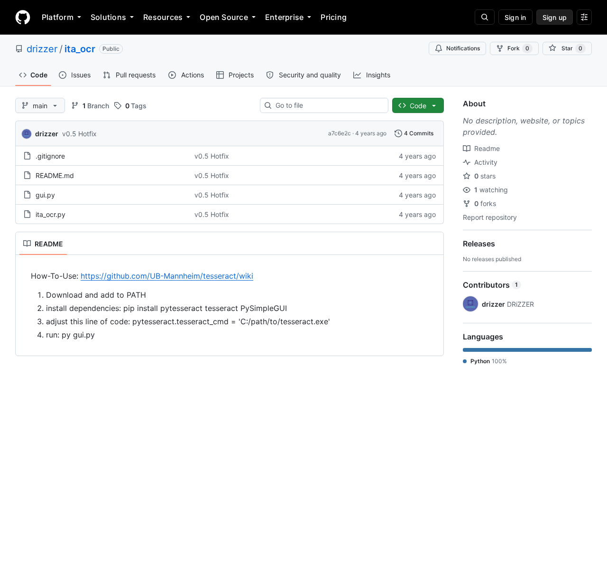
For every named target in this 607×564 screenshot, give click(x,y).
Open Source (224, 17)
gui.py (45, 195)
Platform (58, 17)
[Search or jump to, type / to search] (485, 17)
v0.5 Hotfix (79, 134)
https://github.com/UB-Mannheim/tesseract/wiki (167, 276)
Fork (518, 48)
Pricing (334, 17)
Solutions (108, 17)
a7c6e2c (339, 133)
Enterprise (284, 17)
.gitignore (50, 156)
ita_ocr (79, 49)
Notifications (463, 48)
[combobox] (328, 105)
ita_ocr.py (50, 214)
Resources (163, 17)
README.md (55, 175)
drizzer (42, 49)
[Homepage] (22, 17)
